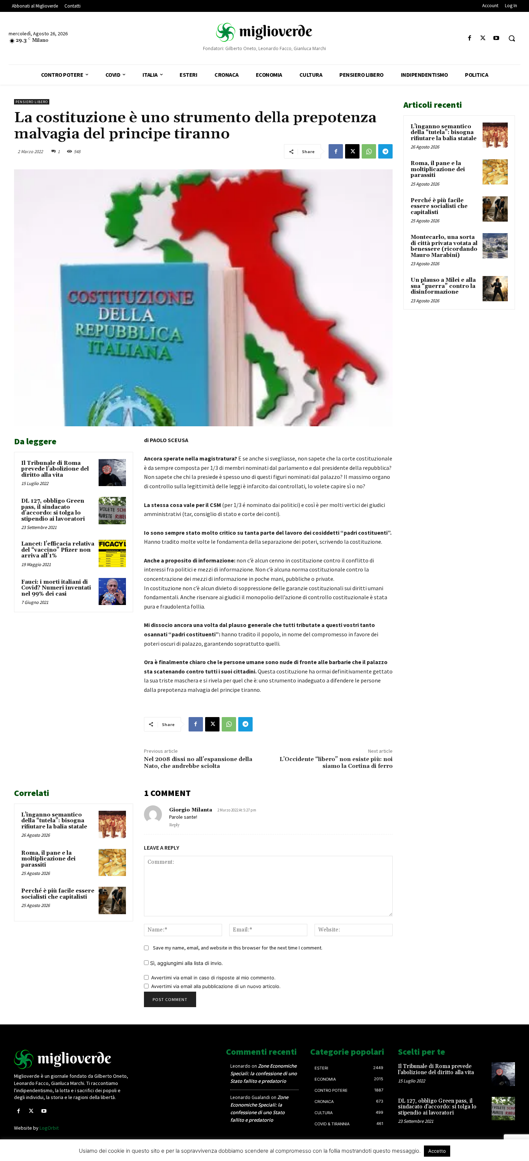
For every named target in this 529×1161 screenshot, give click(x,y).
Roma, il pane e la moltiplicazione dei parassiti (48, 859)
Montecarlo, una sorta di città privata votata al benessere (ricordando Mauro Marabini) (444, 246)
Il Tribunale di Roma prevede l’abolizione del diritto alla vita (55, 469)
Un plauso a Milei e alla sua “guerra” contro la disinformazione (443, 286)
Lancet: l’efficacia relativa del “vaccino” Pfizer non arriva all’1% (57, 550)
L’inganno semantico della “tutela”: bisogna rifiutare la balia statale (54, 820)
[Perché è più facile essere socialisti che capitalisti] (112, 900)
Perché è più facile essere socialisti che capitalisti (57, 894)
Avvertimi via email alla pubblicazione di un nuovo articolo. (216, 986)
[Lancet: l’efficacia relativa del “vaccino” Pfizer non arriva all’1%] (112, 553)
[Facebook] (469, 38)
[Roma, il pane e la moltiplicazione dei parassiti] (112, 862)
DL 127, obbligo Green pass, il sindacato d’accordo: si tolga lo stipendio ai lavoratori (53, 510)
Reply (174, 825)
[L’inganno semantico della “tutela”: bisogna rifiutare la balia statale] (112, 824)
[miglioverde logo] (265, 32)
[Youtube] (496, 38)
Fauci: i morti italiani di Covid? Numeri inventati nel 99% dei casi (56, 588)
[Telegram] (385, 151)
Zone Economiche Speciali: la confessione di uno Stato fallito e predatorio (263, 1073)
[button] (511, 38)
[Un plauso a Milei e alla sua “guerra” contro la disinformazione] (495, 288)
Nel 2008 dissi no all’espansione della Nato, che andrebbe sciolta (198, 763)
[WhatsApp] (369, 151)
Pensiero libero (31, 101)
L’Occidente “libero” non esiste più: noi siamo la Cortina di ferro (336, 763)
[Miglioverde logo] (72, 1059)
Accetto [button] (437, 1151)
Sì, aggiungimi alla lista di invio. (186, 963)
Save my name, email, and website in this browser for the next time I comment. (237, 947)
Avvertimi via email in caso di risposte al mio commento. (213, 977)
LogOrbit (49, 1128)
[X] (483, 38)
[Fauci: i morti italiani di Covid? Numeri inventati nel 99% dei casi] (112, 591)
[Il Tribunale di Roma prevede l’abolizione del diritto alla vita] (112, 472)
